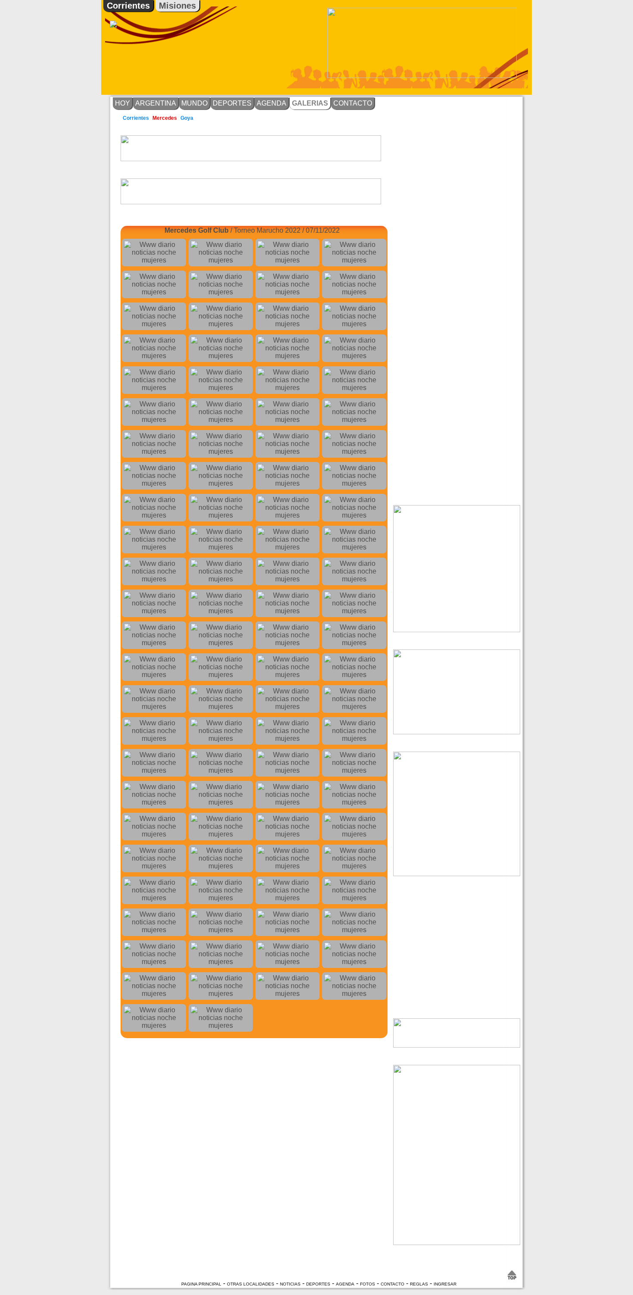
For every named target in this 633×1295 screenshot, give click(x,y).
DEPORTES (232, 103)
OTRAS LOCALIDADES (250, 1284)
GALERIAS (310, 103)
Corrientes (128, 5)
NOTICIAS (290, 1284)
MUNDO (194, 103)
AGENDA (271, 103)
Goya (186, 118)
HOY (122, 103)
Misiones (177, 5)
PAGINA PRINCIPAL (201, 1284)
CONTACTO (352, 103)
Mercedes (164, 118)
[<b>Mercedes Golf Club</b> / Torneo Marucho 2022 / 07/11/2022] (154, 252)
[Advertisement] (564, 140)
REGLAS (419, 1284)
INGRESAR (445, 1284)
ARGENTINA (155, 103)
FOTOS (367, 1284)
